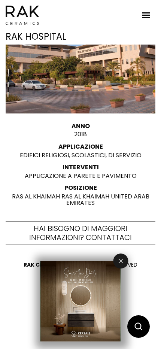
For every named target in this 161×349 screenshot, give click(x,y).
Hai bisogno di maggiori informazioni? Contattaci (80, 233)
